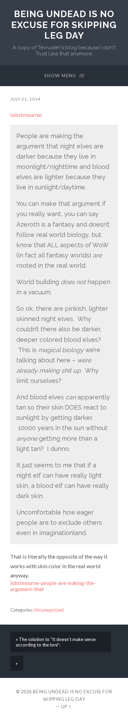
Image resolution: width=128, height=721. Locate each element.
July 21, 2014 (25, 99)
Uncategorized (48, 610)
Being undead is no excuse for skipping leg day (64, 25)
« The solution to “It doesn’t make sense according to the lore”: (56, 642)
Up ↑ (66, 706)
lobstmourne (25, 114)
